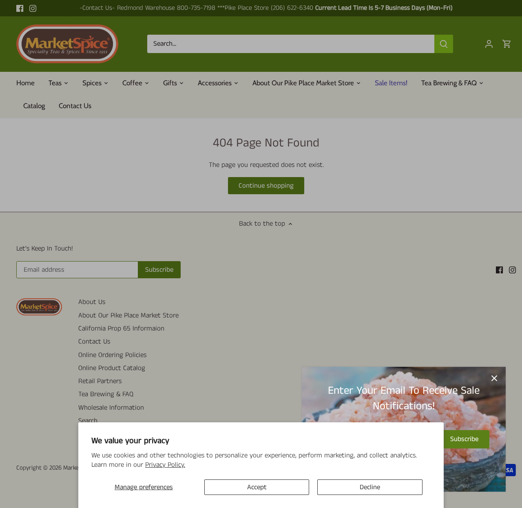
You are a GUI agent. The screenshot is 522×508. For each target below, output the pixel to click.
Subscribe (464, 439)
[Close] (494, 378)
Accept (257, 487)
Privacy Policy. (165, 465)
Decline (370, 487)
